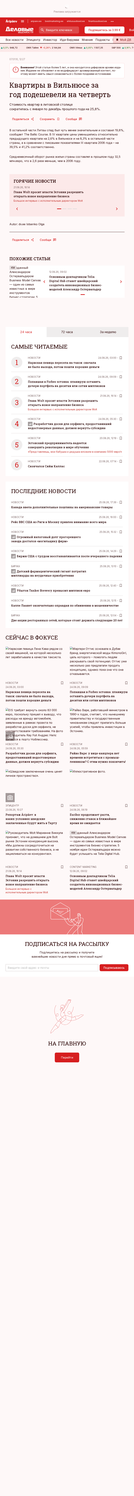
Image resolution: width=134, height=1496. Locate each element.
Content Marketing (83, 866)
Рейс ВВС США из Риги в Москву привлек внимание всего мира (58, 522)
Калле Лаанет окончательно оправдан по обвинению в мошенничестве (65, 605)
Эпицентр (33, 39)
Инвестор (50, 39)
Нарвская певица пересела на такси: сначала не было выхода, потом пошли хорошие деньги (30, 696)
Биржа (15, 566)
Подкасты (102, 39)
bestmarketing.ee (54, 21)
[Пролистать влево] (44, 281)
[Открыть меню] (22, 21)
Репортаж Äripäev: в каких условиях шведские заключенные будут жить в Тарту (31, 819)
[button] (52, 967)
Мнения (87, 39)
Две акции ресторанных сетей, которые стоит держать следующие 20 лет (67, 620)
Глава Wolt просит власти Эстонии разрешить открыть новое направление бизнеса (27, 880)
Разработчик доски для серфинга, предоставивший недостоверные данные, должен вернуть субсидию (32, 757)
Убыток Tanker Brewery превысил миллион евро (53, 590)
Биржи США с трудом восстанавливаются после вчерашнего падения (69, 556)
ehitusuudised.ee (76, 21)
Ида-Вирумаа (69, 39)
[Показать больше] (112, 21)
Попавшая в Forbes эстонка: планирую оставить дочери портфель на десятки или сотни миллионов (99, 696)
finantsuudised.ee (97, 21)
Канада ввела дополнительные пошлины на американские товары (62, 507)
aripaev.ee (36, 21)
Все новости (14, 39)
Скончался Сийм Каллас (46, 466)
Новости (34, 357)
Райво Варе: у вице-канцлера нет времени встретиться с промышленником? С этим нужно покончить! (98, 757)
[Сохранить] (121, 358)
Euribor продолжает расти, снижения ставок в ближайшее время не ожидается (93, 819)
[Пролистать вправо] (121, 281)
